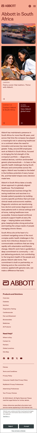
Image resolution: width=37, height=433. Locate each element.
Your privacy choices (18, 431)
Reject (10, 426)
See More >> (6, 416)
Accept (26, 426)
